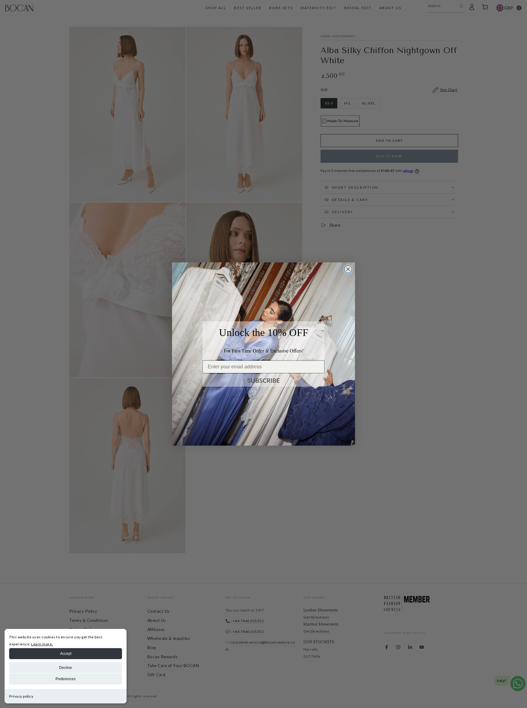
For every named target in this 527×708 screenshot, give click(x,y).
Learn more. (42, 644)
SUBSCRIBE (263, 380)
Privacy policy (21, 696)
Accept (65, 653)
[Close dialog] (348, 269)
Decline (65, 668)
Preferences (66, 679)
